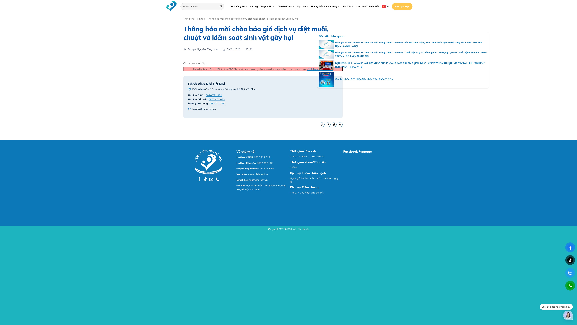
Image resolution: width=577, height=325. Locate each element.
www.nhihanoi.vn (258, 174)
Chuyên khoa (285, 6)
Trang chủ (188, 18)
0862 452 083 (217, 99)
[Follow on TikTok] (205, 179)
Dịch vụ (301, 6)
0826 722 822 (214, 95)
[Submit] (220, 6)
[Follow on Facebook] (199, 179)
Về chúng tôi (237, 6)
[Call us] (217, 179)
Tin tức (347, 6)
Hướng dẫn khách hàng (324, 6)
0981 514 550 (217, 103)
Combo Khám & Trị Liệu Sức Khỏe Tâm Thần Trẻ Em (364, 79)
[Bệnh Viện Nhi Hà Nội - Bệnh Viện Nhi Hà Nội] (171, 6)
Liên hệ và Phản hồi (367, 6)
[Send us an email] (211, 179)
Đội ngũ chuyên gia (261, 6)
